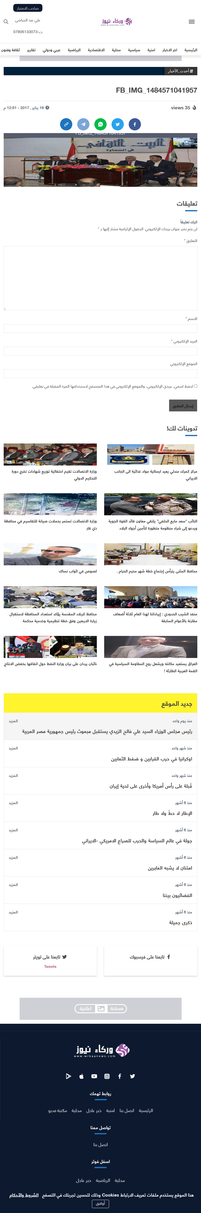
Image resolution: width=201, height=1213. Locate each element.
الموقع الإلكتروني (183, 363)
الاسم (191, 318)
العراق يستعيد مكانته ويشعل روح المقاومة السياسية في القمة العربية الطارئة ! (153, 667)
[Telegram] (83, 124)
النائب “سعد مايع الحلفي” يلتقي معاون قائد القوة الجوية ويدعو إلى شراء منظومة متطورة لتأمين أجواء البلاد (153, 524)
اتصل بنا (127, 1110)
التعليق (190, 240)
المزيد (13, 720)
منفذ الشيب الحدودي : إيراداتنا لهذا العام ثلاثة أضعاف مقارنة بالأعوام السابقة (155, 617)
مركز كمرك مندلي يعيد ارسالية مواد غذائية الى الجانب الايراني (155, 474)
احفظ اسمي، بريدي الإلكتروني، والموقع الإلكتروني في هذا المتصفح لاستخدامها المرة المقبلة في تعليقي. (112, 385)
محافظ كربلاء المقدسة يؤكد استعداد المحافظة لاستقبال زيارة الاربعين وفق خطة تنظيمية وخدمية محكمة (53, 617)
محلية (77, 1110)
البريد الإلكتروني (184, 340)
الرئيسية (146, 1110)
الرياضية (103, 1180)
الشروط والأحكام (24, 1194)
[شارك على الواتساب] (100, 124)
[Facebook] (135, 124)
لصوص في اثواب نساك (78, 570)
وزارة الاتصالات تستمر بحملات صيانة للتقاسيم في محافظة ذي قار (50, 524)
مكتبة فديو (57, 1110)
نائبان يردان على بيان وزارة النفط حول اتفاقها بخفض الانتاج (50, 663)
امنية (110, 1110)
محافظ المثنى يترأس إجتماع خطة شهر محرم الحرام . (157, 570)
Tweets (50, 966)
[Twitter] (118, 124)
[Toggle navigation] (191, 21)
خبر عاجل (94, 1110)
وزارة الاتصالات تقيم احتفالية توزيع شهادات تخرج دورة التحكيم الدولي (54, 474)
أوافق (100, 1203)
